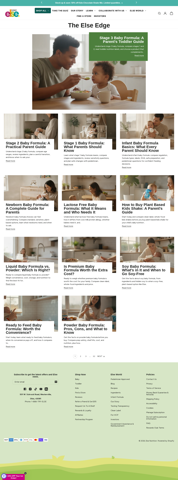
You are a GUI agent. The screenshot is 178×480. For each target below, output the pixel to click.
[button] (159, 13)
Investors (100, 16)
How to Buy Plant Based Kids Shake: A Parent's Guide (143, 208)
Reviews (78, 397)
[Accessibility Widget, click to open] (4, 476)
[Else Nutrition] (12, 13)
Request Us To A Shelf (85, 406)
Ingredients (116, 392)
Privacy (149, 384)
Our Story (77, 10)
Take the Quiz (60, 10)
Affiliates (79, 415)
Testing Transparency (120, 406)
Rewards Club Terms (155, 428)
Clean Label (116, 410)
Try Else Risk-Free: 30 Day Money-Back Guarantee (88, 3)
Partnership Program (84, 419)
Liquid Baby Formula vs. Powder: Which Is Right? (28, 268)
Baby (77, 379)
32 (94, 356)
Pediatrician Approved (120, 379)
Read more (139, 55)
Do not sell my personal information (156, 418)
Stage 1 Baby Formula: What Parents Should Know (84, 147)
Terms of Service (153, 388)
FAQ (148, 423)
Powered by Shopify (166, 441)
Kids (77, 388)
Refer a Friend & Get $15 (85, 401)
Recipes (114, 388)
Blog (113, 384)
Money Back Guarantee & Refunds (157, 393)
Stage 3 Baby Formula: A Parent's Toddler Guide (122, 40)
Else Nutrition (151, 441)
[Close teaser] (25, 473)
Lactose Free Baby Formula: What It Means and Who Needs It (85, 208)
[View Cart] (171, 13)
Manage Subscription (155, 412)
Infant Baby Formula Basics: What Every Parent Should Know (140, 147)
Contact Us (151, 379)
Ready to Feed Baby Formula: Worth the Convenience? (24, 329)
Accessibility (151, 403)
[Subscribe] (56, 381)
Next (100, 356)
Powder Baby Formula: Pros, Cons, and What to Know (85, 329)
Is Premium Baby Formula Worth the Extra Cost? (86, 270)
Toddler (78, 384)
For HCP (114, 415)
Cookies (149, 408)
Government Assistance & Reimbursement (122, 425)
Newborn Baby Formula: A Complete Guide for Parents (27, 208)
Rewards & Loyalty (83, 410)
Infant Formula (117, 397)
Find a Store (84, 16)
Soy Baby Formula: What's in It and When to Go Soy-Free (143, 270)
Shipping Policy (152, 399)
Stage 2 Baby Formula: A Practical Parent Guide (28, 145)
